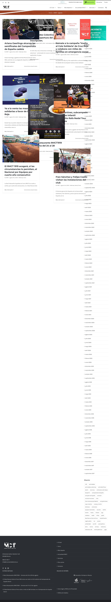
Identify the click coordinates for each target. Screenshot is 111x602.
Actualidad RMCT (62, 554)
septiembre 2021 (90, 283)
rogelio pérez (88, 521)
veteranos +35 (88, 529)
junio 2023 (88, 199)
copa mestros (88, 504)
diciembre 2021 (89, 271)
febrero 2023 (88, 215)
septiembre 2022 (90, 235)
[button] (106, 7)
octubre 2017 (88, 469)
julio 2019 (88, 386)
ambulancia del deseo (102, 490)
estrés (104, 509)
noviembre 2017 (89, 465)
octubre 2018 (88, 422)
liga (102, 512)
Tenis (25, 51)
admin (33, 43)
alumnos (92, 490)
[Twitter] (5, 568)
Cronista (6, 554)
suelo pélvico (101, 524)
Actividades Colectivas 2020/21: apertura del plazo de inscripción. (46, 38)
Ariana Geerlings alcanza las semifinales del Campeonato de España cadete (20, 46)
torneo (91, 526)
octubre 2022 (89, 231)
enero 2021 (88, 314)
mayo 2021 (88, 299)
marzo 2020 (88, 354)
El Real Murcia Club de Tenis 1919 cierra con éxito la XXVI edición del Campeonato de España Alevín (26, 580)
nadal (92, 515)
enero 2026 (88, 76)
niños (97, 515)
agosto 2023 (88, 191)
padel (102, 515)
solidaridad (88, 524)
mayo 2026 (88, 60)
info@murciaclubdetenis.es (10, 562)
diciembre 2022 (89, 223)
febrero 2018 (88, 453)
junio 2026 (88, 56)
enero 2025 (88, 124)
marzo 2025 (88, 116)
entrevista (94, 507)
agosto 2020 (88, 334)
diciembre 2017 (89, 461)
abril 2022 (88, 255)
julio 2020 (88, 338)
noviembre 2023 (89, 179)
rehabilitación (103, 518)
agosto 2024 (88, 144)
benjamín (87, 492)
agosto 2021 (88, 287)
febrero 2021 (88, 310)
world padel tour (98, 529)
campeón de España (90, 495)
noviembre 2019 (89, 370)
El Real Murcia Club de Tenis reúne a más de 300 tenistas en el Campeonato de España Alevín (27, 590)
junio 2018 (88, 437)
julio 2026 (88, 52)
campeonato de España (98, 492)
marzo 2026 (88, 68)
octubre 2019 (88, 374)
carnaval (99, 495)
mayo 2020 (88, 346)
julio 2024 (88, 148)
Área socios (61, 562)
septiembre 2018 (90, 426)
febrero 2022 (88, 263)
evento (86, 512)
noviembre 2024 (89, 132)
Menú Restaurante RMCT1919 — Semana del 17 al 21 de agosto (20, 585)
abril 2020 (88, 350)
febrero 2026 (88, 72)
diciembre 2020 (89, 318)
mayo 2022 (88, 251)
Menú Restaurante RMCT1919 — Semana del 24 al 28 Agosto (46, 145)
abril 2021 (88, 302)
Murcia (8, 556)
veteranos (103, 526)
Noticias (21, 51)
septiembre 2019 (90, 378)
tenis (86, 526)
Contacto (60, 566)
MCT (7, 51)
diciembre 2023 (89, 175)
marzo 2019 (88, 402)
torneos (97, 526)
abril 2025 (88, 112)
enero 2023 (88, 219)
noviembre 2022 (89, 227)
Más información (9, 66)
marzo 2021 (88, 306)
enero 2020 (88, 362)
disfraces (87, 507)
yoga (105, 529)
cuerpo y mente (98, 504)
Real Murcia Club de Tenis (91, 518)
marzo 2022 (88, 259)
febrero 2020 (88, 358)
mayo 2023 (88, 203)
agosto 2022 (88, 239)
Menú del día (49, 151)
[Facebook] (3, 568)
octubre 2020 (89, 326)
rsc (94, 521)
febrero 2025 (88, 120)
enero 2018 (88, 457)
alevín (86, 490)
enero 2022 (88, 267)
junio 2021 (88, 295)
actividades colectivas (90, 487)
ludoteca (87, 515)
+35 (86, 484)
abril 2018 (88, 445)
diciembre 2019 (89, 366)
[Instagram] (8, 568)
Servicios (60, 558)
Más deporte (61, 550)
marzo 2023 (88, 211)
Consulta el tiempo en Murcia (83, 575)
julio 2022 (88, 243)
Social (76, 54)
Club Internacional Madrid (91, 501)
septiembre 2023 (90, 187)
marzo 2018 (88, 449)
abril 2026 (88, 64)
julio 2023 (88, 195)
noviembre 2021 (89, 275)
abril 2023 (88, 207)
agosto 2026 (88, 48)
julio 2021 (88, 291)
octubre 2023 (89, 183)
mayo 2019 (88, 394)
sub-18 (94, 524)
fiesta (92, 512)
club (97, 498)
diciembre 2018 (89, 414)
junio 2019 (88, 390)
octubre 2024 (89, 136)
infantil (97, 512)
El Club (60, 542)
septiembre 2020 (90, 330)
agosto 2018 (88, 430)
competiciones (103, 501)
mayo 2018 (88, 441)
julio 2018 (88, 434)
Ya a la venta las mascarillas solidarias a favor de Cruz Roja (20, 111)
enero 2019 (88, 410)
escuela (99, 509)
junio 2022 (88, 247)
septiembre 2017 (89, 473)
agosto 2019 (88, 382)
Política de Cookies (63, 593)
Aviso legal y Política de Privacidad (67, 589)
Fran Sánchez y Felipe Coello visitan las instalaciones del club (71, 180)
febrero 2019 (88, 406)
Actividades (49, 43)
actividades (92, 484)
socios (98, 521)
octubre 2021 (88, 279)
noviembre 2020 (89, 322)
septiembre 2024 (90, 140)
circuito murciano (89, 498)
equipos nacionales (90, 509)
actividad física (102, 487)
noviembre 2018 (89, 418)
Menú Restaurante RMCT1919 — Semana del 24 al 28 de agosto (20, 575)
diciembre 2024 (89, 128)
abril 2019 (88, 398)
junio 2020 (88, 342)
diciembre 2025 (89, 80)
